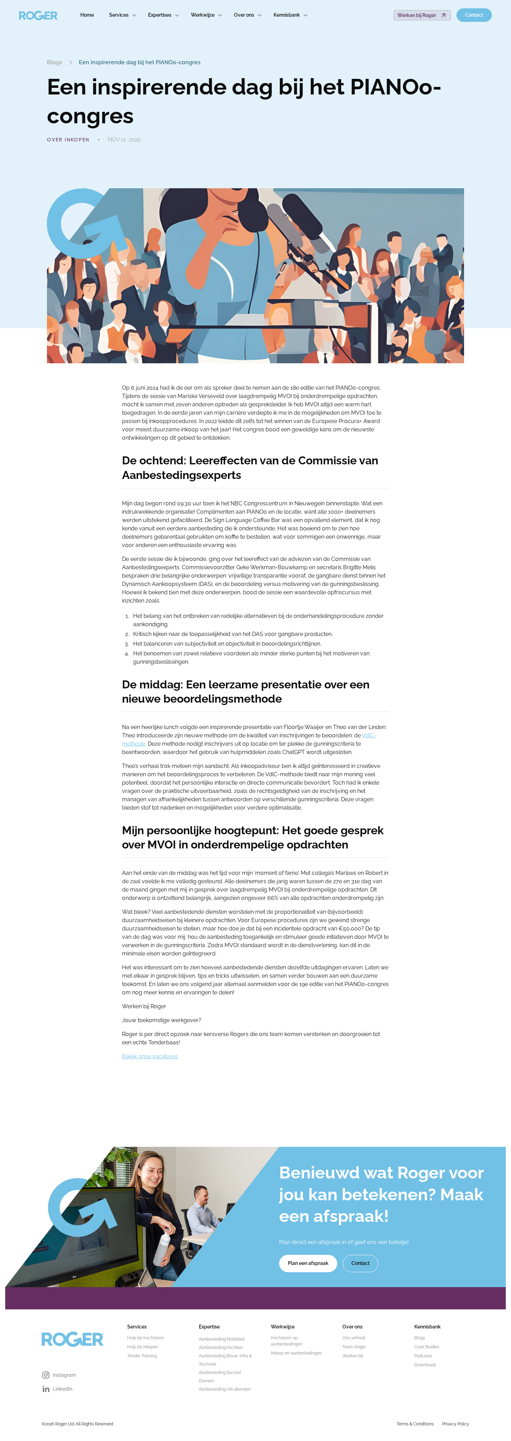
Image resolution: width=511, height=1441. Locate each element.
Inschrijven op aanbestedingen (286, 1341)
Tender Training (142, 1355)
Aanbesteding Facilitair (221, 1347)
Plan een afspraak (308, 1263)
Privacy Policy (455, 1424)
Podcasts (423, 1355)
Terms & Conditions (415, 1424)
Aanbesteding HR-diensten (225, 1389)
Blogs (419, 1337)
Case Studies (426, 1346)
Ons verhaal (353, 1337)
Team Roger (354, 1346)
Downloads (425, 1365)
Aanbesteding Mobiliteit (222, 1339)
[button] (123, 15)
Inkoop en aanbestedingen (296, 1353)
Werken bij (352, 1355)
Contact (474, 15)
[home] (38, 15)
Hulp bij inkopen (142, 1346)
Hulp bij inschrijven (145, 1337)
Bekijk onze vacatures (150, 1056)
